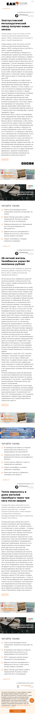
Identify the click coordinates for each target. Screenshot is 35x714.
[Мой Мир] (30, 163)
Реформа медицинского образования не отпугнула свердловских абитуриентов (18, 226)
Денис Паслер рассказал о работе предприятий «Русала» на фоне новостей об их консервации (17, 219)
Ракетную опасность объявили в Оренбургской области (16, 473)
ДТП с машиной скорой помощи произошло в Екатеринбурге (16, 658)
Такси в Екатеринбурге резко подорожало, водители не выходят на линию (18, 212)
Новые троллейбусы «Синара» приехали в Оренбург (15, 240)
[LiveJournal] (33, 163)
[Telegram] (27, 163)
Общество (5, 159)
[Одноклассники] (25, 163)
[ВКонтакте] (22, 163)
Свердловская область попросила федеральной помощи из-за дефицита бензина (18, 457)
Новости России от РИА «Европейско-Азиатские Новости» (13, 4)
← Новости (5, 8)
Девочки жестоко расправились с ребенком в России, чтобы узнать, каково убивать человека (16, 234)
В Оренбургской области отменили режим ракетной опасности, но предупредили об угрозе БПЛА (17, 450)
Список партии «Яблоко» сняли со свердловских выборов (17, 463)
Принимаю (17, 711)
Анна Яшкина (26, 685)
